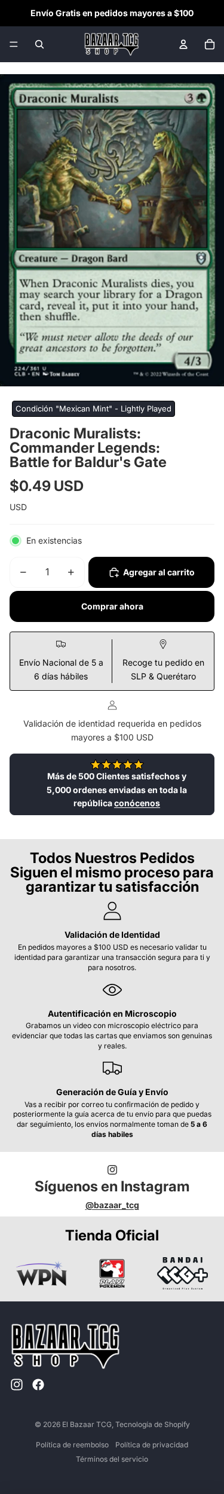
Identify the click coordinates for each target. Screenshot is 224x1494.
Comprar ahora (112, 606)
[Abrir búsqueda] (39, 44)
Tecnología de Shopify (152, 1424)
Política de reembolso (72, 1444)
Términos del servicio (112, 1459)
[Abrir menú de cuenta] (183, 44)
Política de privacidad (151, 1444)
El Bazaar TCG (87, 1424)
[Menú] (13, 44)
